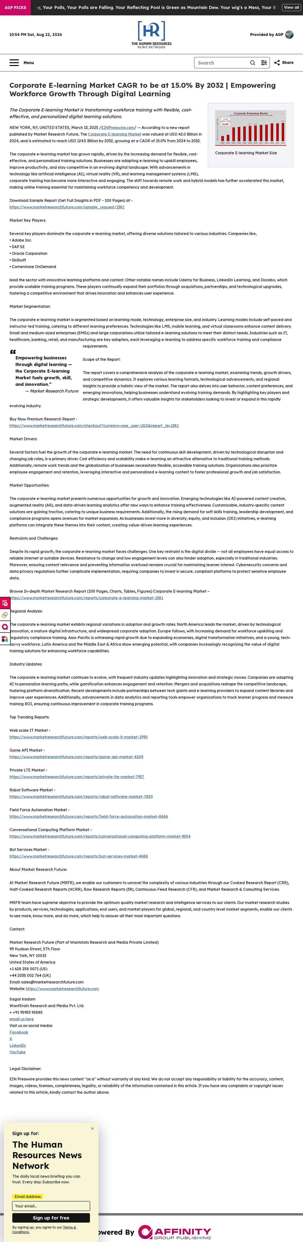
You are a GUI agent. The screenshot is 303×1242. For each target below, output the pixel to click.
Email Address (28, 1196)
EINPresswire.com (117, 127)
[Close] (92, 1128)
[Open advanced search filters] (264, 62)
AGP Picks (15, 7)
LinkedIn (17, 1045)
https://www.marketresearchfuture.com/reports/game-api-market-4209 (76, 756)
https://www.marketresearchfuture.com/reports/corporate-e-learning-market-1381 (86, 597)
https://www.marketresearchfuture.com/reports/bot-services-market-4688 (78, 856)
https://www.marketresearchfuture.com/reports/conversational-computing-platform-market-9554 (100, 836)
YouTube (17, 1052)
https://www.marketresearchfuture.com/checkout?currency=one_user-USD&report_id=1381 (94, 425)
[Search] (252, 62)
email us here (21, 1019)
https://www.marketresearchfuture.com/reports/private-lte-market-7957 (76, 776)
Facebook (18, 1032)
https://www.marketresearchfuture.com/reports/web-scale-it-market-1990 (78, 737)
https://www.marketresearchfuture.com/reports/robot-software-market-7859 (81, 796)
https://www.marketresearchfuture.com (62, 988)
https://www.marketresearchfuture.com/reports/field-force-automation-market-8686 (88, 816)
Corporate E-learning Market (114, 134)
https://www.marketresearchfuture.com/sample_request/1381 (66, 207)
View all (291, 7)
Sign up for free (51, 1218)
